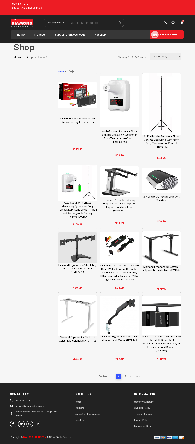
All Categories (55, 22)
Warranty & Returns (144, 401)
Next (138, 376)
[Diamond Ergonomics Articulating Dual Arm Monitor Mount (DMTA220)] (77, 247)
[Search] (120, 23)
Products (40, 34)
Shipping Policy (142, 407)
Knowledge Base (142, 426)
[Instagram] (29, 424)
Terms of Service (143, 414)
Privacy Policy (141, 420)
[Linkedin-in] (38, 424)
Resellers (101, 34)
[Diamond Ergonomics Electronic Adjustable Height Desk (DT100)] (161, 248)
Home (21, 34)
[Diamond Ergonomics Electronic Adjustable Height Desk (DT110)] (77, 315)
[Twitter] (21, 424)
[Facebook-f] (13, 424)
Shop (29, 57)
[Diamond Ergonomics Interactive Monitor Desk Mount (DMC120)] (119, 315)
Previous (103, 376)
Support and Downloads (70, 34)
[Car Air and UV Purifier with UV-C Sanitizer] (161, 180)
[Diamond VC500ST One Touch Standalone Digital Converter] (77, 95)
